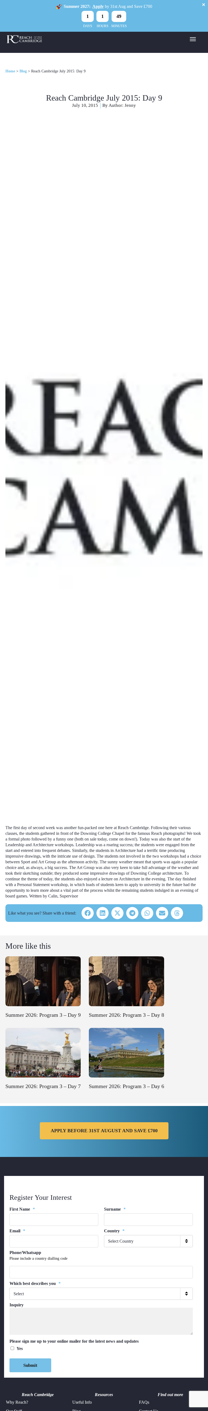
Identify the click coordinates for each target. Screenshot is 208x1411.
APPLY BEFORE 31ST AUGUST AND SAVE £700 (104, 1130)
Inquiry (16, 1305)
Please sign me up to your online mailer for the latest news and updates (74, 1341)
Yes (20, 1348)
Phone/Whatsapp (25, 1252)
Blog (23, 71)
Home (10, 71)
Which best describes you (35, 1283)
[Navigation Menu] (193, 38)
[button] (88, 913)
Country (114, 1231)
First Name (22, 1209)
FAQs (144, 1402)
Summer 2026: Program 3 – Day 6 (126, 1086)
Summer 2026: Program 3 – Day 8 (126, 1015)
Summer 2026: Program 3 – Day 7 (43, 1086)
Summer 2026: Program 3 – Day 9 (43, 1015)
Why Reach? (17, 1402)
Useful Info (82, 1402)
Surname (115, 1209)
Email (17, 1231)
